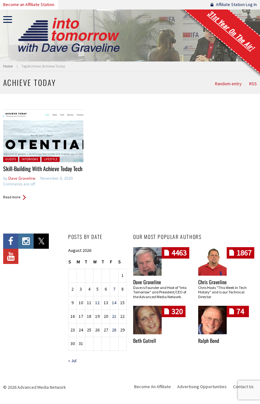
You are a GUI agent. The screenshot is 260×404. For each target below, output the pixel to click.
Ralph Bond (208, 340)
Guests (10, 159)
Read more (11, 197)
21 (114, 316)
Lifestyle (50, 159)
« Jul (72, 360)
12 (97, 302)
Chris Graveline (212, 282)
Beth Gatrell (144, 340)
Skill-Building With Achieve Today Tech (42, 168)
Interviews (30, 159)
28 (114, 330)
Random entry (228, 84)
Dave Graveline (22, 178)
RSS (253, 84)
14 (114, 302)
